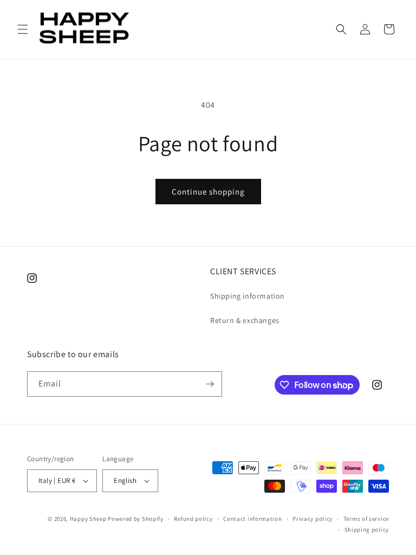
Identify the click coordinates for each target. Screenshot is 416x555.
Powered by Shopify (136, 518)
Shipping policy (366, 529)
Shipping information (247, 296)
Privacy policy (312, 518)
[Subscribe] (210, 384)
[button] (23, 29)
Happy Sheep (88, 518)
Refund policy (193, 518)
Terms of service (366, 518)
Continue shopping (208, 191)
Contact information (252, 518)
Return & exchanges (245, 320)
